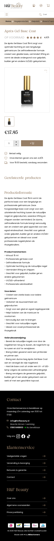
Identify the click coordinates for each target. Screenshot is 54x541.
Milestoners (34, 534)
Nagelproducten (21, 21)
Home (8, 21)
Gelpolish (35, 21)
